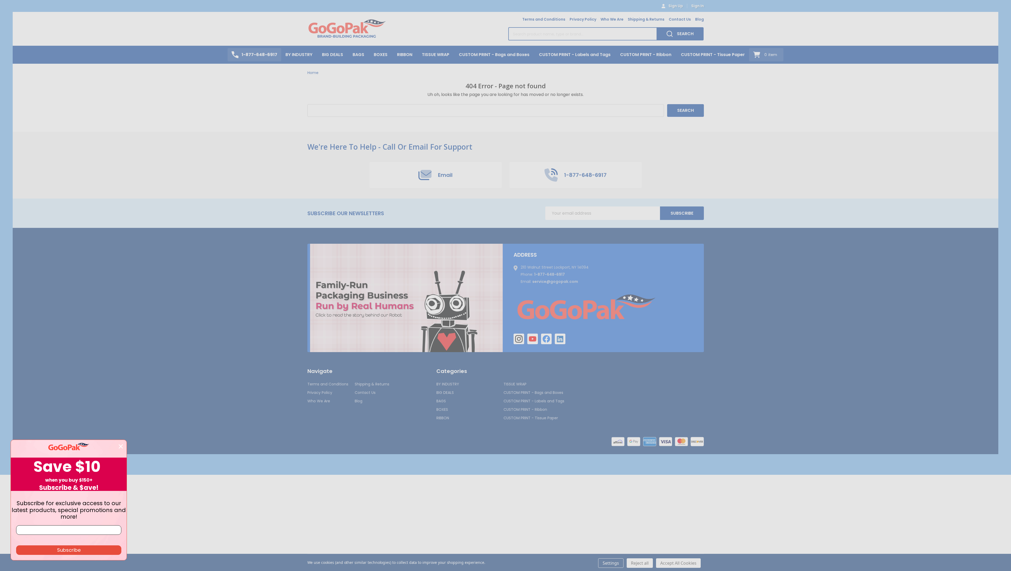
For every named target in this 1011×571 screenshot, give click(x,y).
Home (312, 72)
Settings (611, 563)
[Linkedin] (560, 339)
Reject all (640, 563)
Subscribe (682, 213)
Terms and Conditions (543, 19)
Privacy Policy (583, 19)
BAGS (358, 55)
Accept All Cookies (678, 563)
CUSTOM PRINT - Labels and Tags (575, 55)
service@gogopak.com (555, 281)
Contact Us (680, 19)
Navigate (320, 371)
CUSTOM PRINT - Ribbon (645, 55)
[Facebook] (546, 339)
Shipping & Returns (646, 19)
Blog (699, 19)
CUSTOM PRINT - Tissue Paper (713, 55)
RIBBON (404, 55)
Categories (451, 371)
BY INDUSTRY (298, 55)
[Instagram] (519, 339)
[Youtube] (532, 339)
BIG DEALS (332, 55)
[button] (406, 298)
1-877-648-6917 (549, 274)
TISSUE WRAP (435, 55)
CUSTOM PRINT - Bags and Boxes (494, 55)
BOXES (380, 55)
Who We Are (612, 19)
